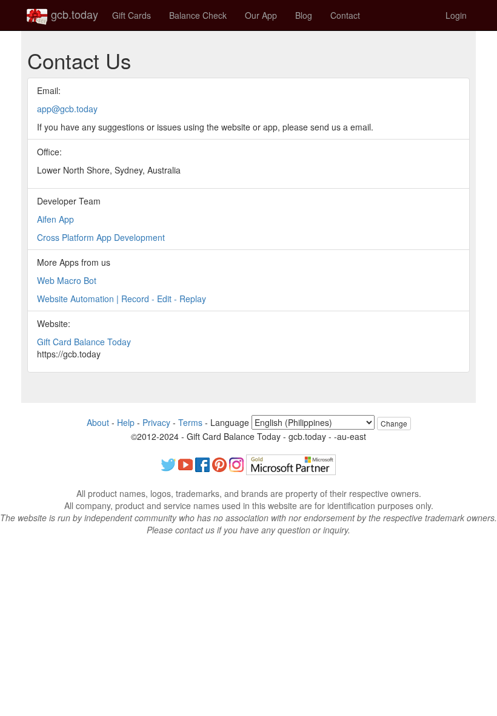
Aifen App (55, 219)
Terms (190, 422)
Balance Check (198, 15)
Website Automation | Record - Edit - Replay (121, 298)
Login (456, 15)
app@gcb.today (67, 109)
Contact (345, 15)
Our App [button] (261, 15)
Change (394, 423)
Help (126, 422)
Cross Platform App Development (101, 237)
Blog (303, 15)
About (98, 422)
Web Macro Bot (66, 280)
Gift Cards (131, 15)
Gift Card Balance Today (84, 342)
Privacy (156, 422)
